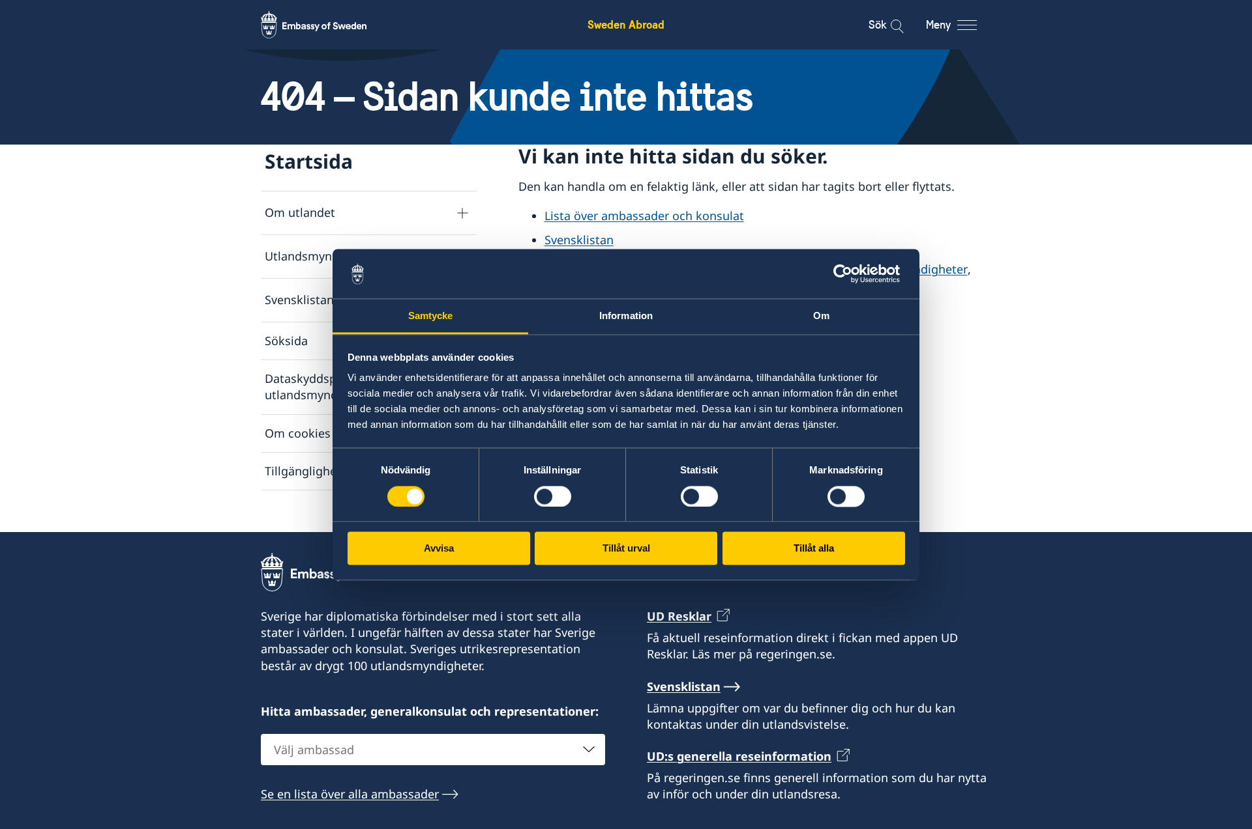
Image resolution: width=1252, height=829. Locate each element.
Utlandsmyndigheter (322, 256)
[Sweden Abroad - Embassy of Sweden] (326, 24)
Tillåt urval (626, 548)
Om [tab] (821, 316)
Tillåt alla (814, 548)
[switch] (552, 496)
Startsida (309, 161)
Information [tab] (626, 316)
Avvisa (439, 548)
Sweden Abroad (626, 24)
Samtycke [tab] (430, 316)
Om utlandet (300, 212)
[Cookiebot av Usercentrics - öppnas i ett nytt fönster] (848, 273)
